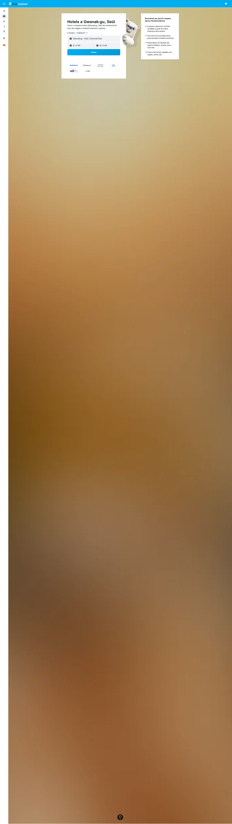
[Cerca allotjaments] (4, 16)
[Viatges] (4, 38)
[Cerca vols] (4, 11)
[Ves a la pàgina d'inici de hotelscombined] (18, 4)
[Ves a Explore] (4, 31)
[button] (4, 3)
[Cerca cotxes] (4, 21)
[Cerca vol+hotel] (4, 26)
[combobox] (77, 33)
